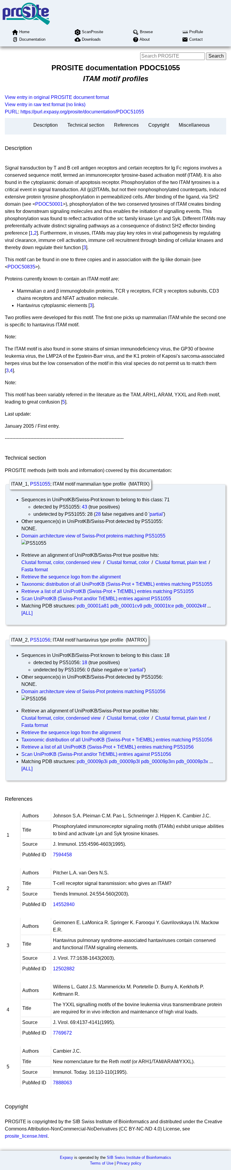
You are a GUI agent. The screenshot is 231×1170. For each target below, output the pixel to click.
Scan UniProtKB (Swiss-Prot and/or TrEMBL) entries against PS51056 (96, 754)
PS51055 (40, 484)
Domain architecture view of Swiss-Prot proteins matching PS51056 (93, 691)
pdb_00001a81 (93, 605)
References (126, 125)
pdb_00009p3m (158, 761)
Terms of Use (101, 1163)
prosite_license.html (26, 1136)
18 (84, 662)
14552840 (64, 904)
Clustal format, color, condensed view (61, 562)
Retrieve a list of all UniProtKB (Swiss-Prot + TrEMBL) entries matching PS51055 (107, 591)
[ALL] (26, 613)
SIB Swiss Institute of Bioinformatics (139, 1157)
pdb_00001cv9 (126, 605)
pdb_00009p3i (92, 761)
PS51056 (40, 639)
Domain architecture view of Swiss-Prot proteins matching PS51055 (93, 535)
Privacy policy (129, 1163)
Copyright (158, 125)
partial (156, 514)
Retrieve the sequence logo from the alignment (71, 576)
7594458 (62, 854)
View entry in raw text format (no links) (45, 104)
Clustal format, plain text (180, 562)
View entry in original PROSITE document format (57, 97)
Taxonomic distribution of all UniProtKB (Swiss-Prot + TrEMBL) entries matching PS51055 (116, 584)
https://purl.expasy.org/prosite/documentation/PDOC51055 (82, 111)
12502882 (64, 968)
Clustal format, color (128, 562)
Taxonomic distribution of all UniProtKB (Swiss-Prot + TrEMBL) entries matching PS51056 (116, 739)
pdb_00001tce (158, 605)
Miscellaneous (194, 125)
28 (98, 514)
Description (45, 125)
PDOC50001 (49, 204)
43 (84, 506)
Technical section (85, 125)
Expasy (66, 1157)
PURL (11, 111)
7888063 (62, 1082)
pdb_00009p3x (192, 761)
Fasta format (34, 569)
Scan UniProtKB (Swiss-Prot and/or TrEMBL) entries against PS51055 (96, 598)
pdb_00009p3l (124, 761)
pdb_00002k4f (190, 605)
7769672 (62, 1032)
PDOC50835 (21, 266)
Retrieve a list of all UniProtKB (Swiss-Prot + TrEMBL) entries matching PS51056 (107, 747)
